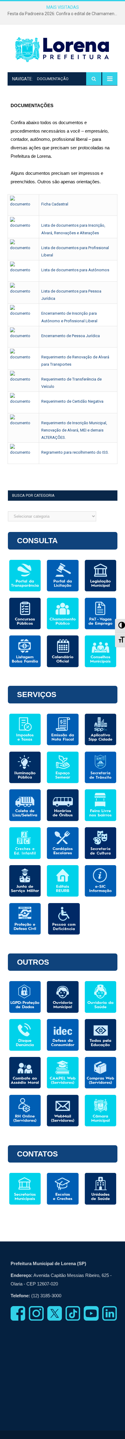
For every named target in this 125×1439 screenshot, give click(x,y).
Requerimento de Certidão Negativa (72, 401)
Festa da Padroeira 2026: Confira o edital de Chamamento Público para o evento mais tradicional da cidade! (64, 13)
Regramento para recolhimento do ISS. (75, 452)
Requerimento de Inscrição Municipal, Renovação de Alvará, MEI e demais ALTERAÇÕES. (74, 430)
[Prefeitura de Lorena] (62, 49)
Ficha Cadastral (54, 204)
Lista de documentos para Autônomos (75, 270)
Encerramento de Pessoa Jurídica (70, 336)
